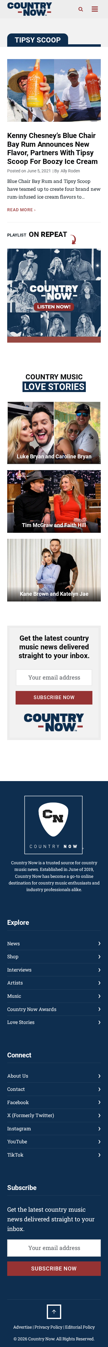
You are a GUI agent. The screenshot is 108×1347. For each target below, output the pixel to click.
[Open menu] (94, 9)
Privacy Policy (48, 1327)
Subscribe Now (54, 697)
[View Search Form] (81, 9)
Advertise (22, 1327)
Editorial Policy (80, 1327)
